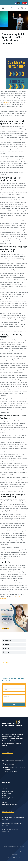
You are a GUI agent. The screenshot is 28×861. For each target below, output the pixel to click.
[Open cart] (25, 8)
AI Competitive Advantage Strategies (13, 817)
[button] (14, 640)
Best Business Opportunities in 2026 (12, 823)
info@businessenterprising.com (14, 761)
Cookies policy (19, 851)
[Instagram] (18, 3)
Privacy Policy (14, 854)
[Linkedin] (21, 3)
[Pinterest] (26, 3)
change (6, 102)
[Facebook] (16, 3)
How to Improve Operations (10, 829)
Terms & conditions (8, 851)
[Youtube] (23, 3)
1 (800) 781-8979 (9, 764)
